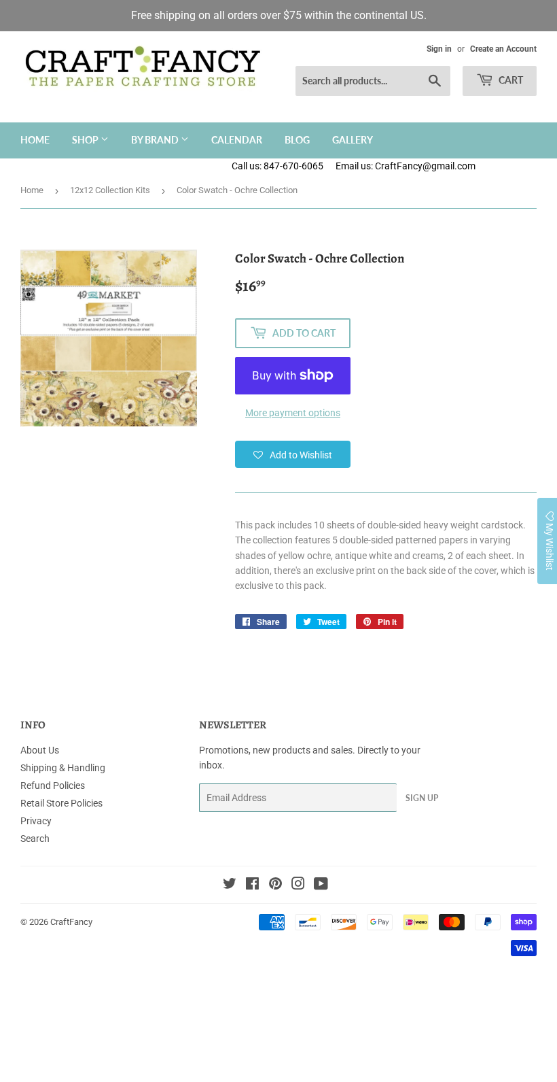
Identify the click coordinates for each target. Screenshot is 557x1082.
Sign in (439, 49)
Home (35, 140)
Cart (510, 80)
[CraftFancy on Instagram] (298, 885)
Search (35, 838)
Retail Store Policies (61, 803)
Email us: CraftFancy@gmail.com (446, 165)
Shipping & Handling (62, 767)
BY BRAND (156, 140)
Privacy (36, 820)
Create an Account (503, 49)
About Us (39, 750)
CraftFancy (71, 922)
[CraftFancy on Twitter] (229, 885)
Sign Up (422, 798)
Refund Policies (52, 785)
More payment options (292, 412)
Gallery (352, 140)
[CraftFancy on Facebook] (252, 885)
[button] (293, 454)
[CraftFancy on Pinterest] (275, 885)
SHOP (86, 140)
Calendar (236, 140)
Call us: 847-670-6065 (277, 165)
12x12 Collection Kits (110, 190)
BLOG (297, 140)
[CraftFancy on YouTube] (321, 885)
